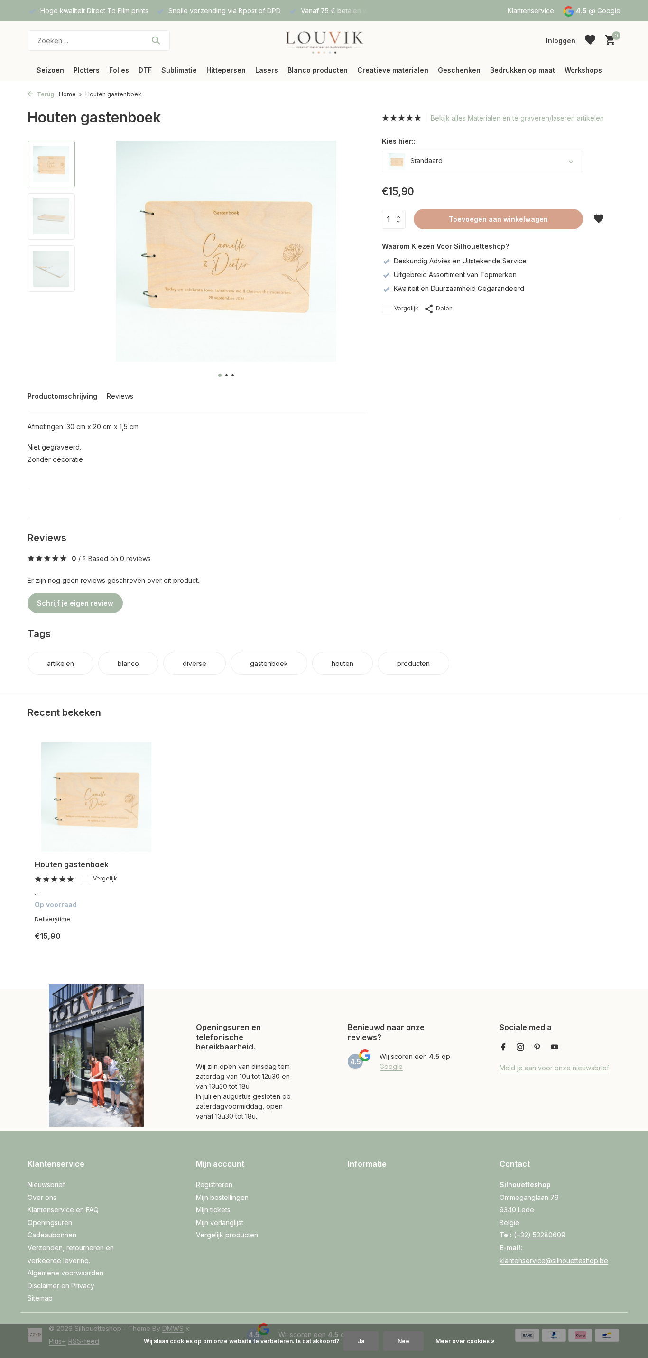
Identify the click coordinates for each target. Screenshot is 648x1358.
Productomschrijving (62, 396)
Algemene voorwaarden (65, 1273)
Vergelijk (406, 308)
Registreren (214, 1184)
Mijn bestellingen (222, 1197)
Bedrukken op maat (522, 70)
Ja (361, 1341)
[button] (219, 375)
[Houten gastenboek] (96, 797)
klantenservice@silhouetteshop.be (554, 1260)
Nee (403, 1341)
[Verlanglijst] (590, 40)
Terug (45, 94)
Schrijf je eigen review (75, 603)
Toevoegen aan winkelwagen (498, 219)
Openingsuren (50, 1222)
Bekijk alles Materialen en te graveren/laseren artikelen (517, 118)
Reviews (120, 396)
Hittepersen (226, 70)
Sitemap (40, 1298)
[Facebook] (503, 1047)
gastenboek (269, 663)
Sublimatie (179, 70)
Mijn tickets (213, 1210)
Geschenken (459, 70)
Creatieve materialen (392, 70)
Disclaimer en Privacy (61, 1286)
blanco (128, 663)
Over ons (42, 1197)
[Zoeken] (156, 40)
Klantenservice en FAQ (63, 1210)
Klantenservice (531, 11)
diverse (194, 663)
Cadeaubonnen (52, 1235)
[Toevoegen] (141, 943)
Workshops (583, 70)
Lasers (266, 70)
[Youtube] (554, 1047)
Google (608, 11)
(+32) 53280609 (539, 1235)
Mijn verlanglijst (219, 1222)
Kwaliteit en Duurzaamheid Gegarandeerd (459, 288)
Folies (119, 70)
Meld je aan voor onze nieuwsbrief (554, 1068)
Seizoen (50, 70)
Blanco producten (317, 70)
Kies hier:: (399, 141)
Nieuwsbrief (46, 1184)
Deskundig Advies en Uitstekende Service (460, 261)
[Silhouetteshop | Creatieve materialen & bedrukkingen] (323, 40)
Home (67, 94)
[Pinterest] (537, 1047)
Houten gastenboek (72, 864)
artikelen (60, 663)
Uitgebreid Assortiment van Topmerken (455, 275)
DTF (145, 70)
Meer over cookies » (465, 1341)
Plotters (87, 70)
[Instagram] (520, 1047)
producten (413, 663)
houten (342, 663)
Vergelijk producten (227, 1235)
